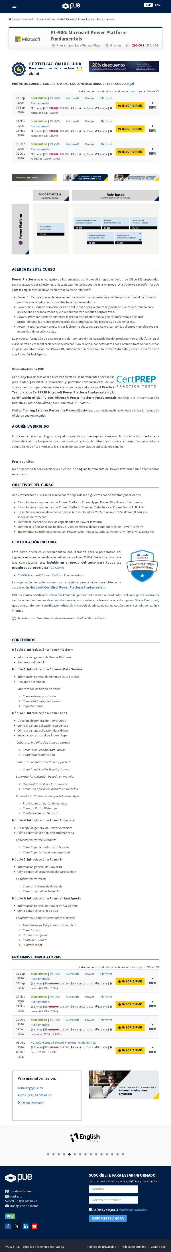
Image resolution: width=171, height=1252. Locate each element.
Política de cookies (133, 1247)
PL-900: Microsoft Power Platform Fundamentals (50, 575)
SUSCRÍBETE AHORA (108, 1218)
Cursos (16, 19)
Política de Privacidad (133, 1210)
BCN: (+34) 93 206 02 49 (35, 1095)
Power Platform (46, 19)
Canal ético (158, 1247)
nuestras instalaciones (57, 600)
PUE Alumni (56, 568)
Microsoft (28, 19)
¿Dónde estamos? (32, 1103)
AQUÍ (130, 84)
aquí (103, 618)
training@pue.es (31, 1088)
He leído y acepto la (119, 1210)
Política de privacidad (102, 1247)
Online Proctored (146, 600)
